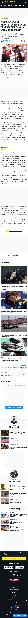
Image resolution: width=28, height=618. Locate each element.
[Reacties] (25, 41)
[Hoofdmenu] (2, 2)
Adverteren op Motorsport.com (14, 597)
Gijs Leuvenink (6, 40)
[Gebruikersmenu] (25, 2)
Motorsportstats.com (14, 589)
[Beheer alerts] (15, 258)
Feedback (14, 595)
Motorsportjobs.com (14, 584)
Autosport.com (14, 587)
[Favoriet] (21, 41)
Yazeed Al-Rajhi (16, 64)
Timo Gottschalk (13, 175)
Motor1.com (14, 582)
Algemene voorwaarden (7, 612)
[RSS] (21, 575)
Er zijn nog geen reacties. (14, 385)
